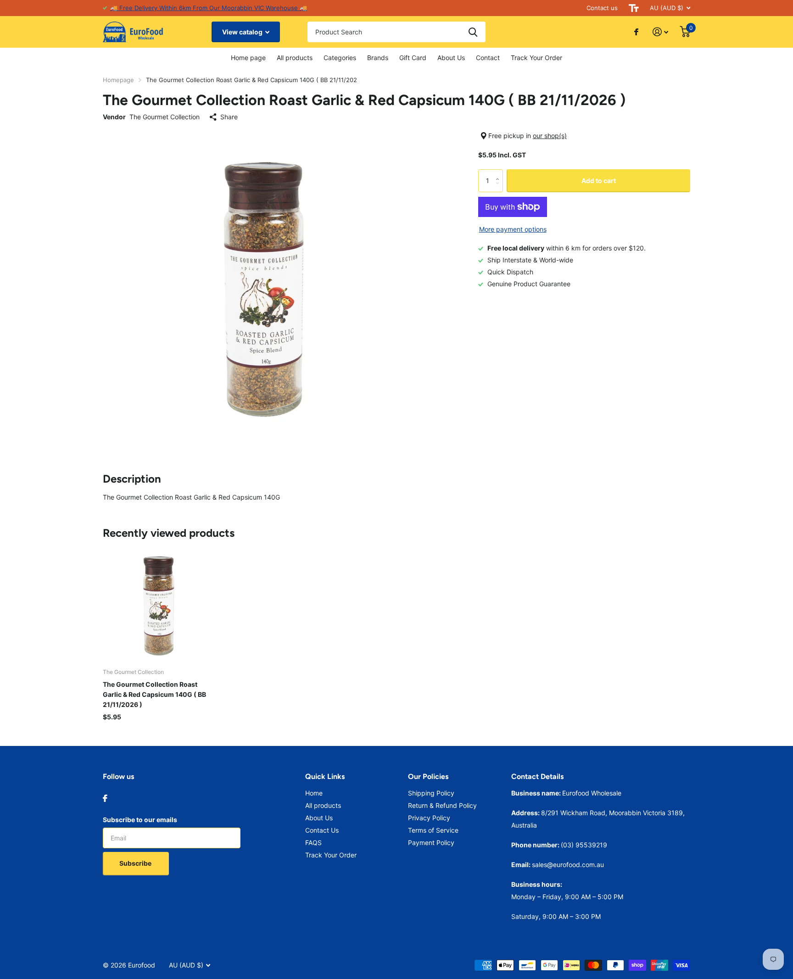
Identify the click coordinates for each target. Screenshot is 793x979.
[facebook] (105, 798)
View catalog (243, 32)
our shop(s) (550, 135)
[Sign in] (661, 32)
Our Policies (428, 776)
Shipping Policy (431, 793)
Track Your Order (536, 57)
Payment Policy (431, 842)
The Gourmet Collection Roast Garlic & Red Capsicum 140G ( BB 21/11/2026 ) (154, 694)
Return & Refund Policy (442, 805)
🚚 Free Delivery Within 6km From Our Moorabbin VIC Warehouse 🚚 (208, 7)
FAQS (313, 842)
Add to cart (598, 180)
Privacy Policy (429, 818)
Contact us (602, 7)
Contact (488, 57)
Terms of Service (433, 830)
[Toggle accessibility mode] (634, 8)
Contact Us (322, 830)
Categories (340, 57)
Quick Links (325, 776)
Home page (248, 57)
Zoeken (473, 32)
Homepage (118, 79)
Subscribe (136, 863)
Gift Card (412, 57)
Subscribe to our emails (140, 819)
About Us (451, 57)
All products (295, 57)
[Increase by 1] (499, 173)
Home (314, 793)
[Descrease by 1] (499, 189)
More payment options (513, 229)
